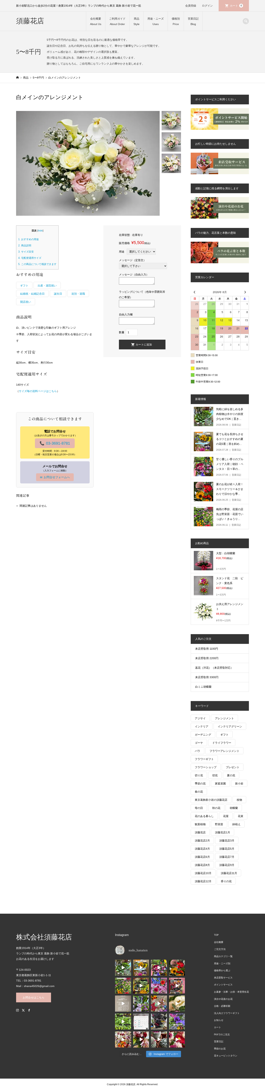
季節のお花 (220, 1048)
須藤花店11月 (229, 873)
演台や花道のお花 (223, 999)
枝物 (239, 799)
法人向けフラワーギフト (227, 1013)
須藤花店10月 (203, 873)
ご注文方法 (220, 949)
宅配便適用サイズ (29, 257)
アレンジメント (224, 718)
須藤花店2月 (202, 840)
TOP (216, 935)
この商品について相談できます (37, 264)
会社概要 (218, 942)
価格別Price (176, 21)
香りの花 (226, 881)
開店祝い (25, 301)
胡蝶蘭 (234, 807)
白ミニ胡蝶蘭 (203, 686)
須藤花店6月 (202, 856)
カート (236, 5)
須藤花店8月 (202, 865)
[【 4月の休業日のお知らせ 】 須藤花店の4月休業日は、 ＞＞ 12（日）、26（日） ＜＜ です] (141, 1022)
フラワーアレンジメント (224, 750)
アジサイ (200, 718)
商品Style (136, 21)
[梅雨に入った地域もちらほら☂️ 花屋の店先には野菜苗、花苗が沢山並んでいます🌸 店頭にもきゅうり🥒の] (123, 986)
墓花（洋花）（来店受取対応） (214, 667)
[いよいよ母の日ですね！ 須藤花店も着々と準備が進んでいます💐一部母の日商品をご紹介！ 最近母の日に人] (177, 986)
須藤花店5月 (226, 848)
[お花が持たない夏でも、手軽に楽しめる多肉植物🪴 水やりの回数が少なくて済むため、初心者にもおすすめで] (123, 968)
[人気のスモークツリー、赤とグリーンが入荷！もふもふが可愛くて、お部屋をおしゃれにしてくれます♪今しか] (177, 968)
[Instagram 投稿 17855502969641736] (123, 1004)
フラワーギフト (204, 759)
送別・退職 (78, 293)
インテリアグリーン (230, 726)
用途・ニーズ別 (222, 963)
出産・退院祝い (47, 285)
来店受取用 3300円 (206, 677)
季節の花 (200, 783)
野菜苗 (219, 824)
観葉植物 (200, 824)
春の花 (199, 791)
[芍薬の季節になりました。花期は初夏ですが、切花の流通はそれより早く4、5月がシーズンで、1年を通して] (177, 1004)
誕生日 (58, 293)
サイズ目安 (26, 251)
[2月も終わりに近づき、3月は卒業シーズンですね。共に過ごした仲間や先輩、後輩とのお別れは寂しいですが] (141, 1039)
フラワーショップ (206, 767)
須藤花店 (30, 21)
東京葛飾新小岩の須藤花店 (211, 799)
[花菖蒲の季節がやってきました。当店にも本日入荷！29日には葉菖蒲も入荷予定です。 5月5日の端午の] (141, 1004)
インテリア (201, 726)
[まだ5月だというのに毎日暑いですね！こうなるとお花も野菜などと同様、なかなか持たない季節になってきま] (159, 986)
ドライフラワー (221, 742)
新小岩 (239, 783)
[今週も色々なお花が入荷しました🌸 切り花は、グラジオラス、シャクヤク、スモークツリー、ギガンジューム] (141, 986)
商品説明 (24, 245)
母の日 (199, 807)
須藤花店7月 (226, 856)
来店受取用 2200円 (206, 658)
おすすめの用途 (28, 239)
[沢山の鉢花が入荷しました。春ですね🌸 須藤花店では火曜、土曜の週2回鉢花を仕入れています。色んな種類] (177, 1022)
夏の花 (231, 775)
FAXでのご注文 (222, 1034)
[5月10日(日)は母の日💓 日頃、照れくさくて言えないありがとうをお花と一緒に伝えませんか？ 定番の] (159, 1004)
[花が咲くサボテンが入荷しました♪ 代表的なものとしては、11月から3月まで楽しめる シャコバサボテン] (159, 1039)
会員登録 (190, 5)
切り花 (199, 775)
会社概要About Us (95, 21)
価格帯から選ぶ (222, 970)
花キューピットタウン (225, 1055)
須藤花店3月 (226, 840)
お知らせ (218, 1020)
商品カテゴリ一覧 (223, 956)
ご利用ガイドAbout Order (117, 21)
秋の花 (216, 807)
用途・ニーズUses (155, 21)
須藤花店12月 (203, 881)
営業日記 (218, 1041)
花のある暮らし (204, 816)
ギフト (24, 285)
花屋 (226, 816)
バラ (197, 750)
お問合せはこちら (33, 997)
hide (40, 230)
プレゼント (232, 767)
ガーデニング (203, 734)
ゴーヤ (199, 742)
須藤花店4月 (202, 848)
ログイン (207, 5)
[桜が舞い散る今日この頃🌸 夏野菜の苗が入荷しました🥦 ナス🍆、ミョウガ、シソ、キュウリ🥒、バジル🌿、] (123, 1022)
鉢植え (236, 824)
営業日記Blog (193, 21)
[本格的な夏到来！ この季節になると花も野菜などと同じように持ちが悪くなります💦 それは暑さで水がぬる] (141, 968)
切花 (215, 775)
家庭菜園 (220, 783)
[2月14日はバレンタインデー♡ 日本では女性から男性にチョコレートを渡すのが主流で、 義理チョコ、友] (177, 1039)
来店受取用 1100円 (206, 648)
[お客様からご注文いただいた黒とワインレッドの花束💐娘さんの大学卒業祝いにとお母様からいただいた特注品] (159, 1022)
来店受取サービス (223, 977)
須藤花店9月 (226, 865)
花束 (240, 816)
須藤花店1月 (222, 832)
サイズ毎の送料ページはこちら (38, 391)
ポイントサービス (223, 984)
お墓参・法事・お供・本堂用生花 (231, 991)
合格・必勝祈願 (222, 1006)
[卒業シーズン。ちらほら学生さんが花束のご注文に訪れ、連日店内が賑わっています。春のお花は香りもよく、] (123, 1039)
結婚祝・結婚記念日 (32, 293)
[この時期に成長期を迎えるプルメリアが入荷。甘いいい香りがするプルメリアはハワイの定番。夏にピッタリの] (159, 968)
